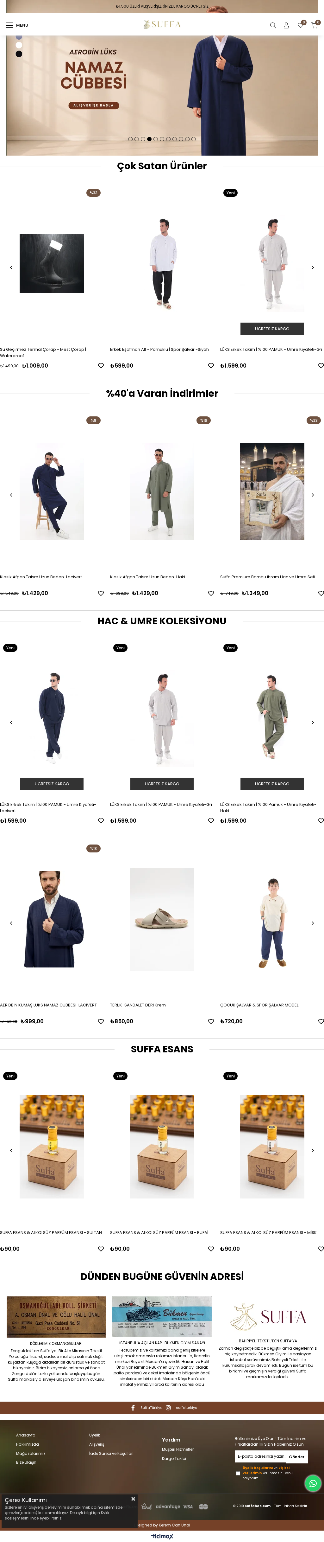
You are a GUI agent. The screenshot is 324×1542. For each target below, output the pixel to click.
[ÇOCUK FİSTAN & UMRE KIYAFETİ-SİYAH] (272, 919)
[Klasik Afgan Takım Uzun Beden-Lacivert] (272, 719)
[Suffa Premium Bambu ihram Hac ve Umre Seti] (205, 491)
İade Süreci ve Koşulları (111, 1453)
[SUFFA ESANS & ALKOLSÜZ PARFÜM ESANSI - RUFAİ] (162, 1147)
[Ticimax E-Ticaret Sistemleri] (162, 1537)
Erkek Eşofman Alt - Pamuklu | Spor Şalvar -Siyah (50, 349)
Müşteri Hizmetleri (178, 1449)
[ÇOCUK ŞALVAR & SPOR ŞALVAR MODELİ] (162, 919)
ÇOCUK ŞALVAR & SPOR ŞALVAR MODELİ (149, 1005)
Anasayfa (25, 1435)
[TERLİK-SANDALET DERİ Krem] (52, 919)
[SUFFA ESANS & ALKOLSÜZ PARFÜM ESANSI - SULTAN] (52, 1147)
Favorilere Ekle (102, 366)
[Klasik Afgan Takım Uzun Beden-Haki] (94, 491)
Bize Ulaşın (26, 1462)
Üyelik (94, 1435)
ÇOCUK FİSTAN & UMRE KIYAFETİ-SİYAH (258, 1005)
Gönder (296, 1457)
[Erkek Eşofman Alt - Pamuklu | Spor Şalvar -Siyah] (53, 264)
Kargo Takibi (174, 1458)
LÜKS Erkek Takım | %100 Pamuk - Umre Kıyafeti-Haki (158, 807)
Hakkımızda (27, 1444)
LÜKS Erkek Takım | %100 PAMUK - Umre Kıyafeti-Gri (162, 349)
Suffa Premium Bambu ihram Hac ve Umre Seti (200, 577)
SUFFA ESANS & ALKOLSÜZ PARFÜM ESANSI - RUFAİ (159, 1233)
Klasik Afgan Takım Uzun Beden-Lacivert (261, 804)
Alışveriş (96, 1444)
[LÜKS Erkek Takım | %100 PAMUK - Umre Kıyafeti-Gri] (163, 264)
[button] (130, 139)
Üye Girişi (286, 25)
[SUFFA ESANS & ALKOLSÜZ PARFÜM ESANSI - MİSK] (272, 1147)
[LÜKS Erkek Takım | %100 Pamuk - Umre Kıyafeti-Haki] (162, 719)
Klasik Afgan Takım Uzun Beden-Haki (80, 577)
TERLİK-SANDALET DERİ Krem (28, 1005)
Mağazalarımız (30, 1453)
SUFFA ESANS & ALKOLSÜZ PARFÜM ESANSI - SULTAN (51, 1233)
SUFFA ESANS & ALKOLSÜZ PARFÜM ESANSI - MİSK (268, 1233)
